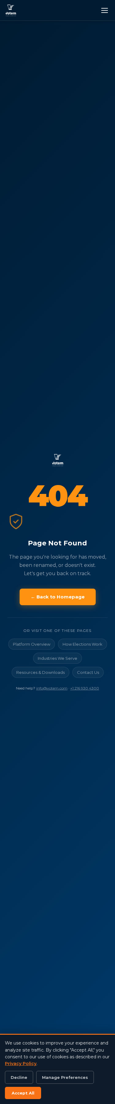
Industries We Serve (57, 658)
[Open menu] (104, 10)
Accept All (23, 1093)
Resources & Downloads (40, 672)
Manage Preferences (65, 1077)
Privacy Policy (20, 1063)
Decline (19, 1077)
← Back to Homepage (58, 597)
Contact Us (88, 672)
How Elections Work (82, 644)
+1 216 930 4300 (84, 688)
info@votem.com (51, 688)
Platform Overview (31, 644)
